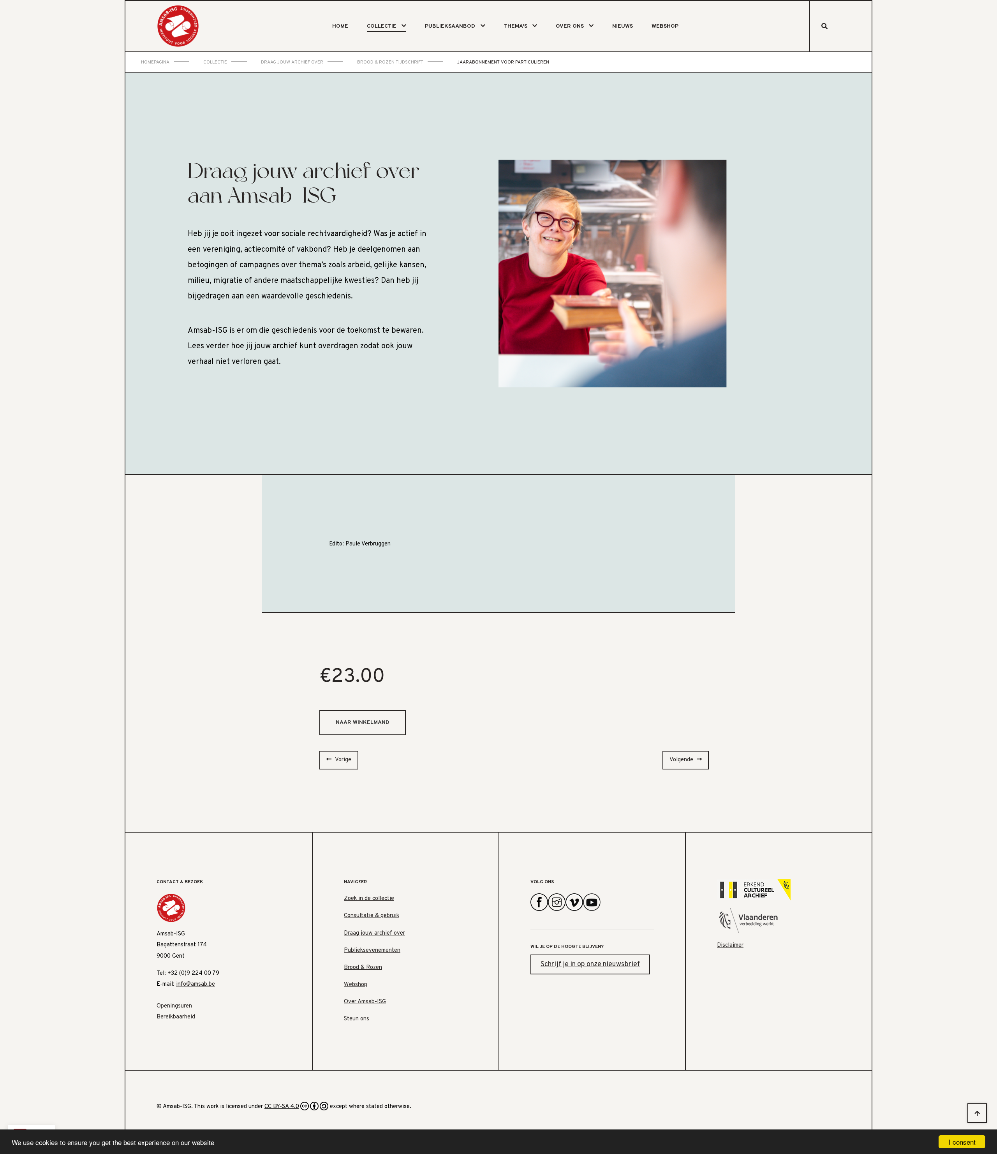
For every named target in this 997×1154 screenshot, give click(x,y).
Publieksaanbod (450, 26)
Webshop (665, 26)
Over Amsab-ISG (365, 1002)
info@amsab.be (195, 984)
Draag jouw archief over (374, 933)
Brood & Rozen (363, 967)
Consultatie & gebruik (371, 915)
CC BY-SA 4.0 (281, 1106)
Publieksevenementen (372, 950)
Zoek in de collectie (369, 898)
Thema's (515, 26)
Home (340, 26)
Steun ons (356, 1019)
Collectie (381, 26)
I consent (962, 1142)
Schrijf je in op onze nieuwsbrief (590, 964)
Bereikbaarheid (176, 1017)
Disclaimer (730, 945)
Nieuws (622, 26)
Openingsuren (174, 1006)
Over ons (570, 26)
